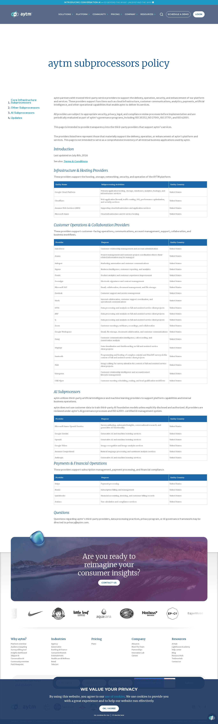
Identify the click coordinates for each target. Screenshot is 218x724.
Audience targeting (19, 647)
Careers (135, 655)
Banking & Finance (59, 650)
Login (198, 14)
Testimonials (177, 658)
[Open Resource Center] (211, 717)
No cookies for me (101, 715)
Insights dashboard (19, 653)
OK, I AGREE (109, 708)
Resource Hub (177, 655)
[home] (21, 14)
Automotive (56, 647)
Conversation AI (17, 658)
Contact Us (109, 582)
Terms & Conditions (76, 161)
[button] (66, 14)
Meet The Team (138, 647)
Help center (176, 650)
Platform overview (18, 644)
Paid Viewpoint (17, 664)
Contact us (176, 661)
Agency (54, 644)
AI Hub (174, 644)
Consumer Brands (58, 653)
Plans (93, 644)
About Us (135, 644)
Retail (53, 661)
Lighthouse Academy (181, 647)
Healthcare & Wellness (60, 658)
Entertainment (57, 655)
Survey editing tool (18, 650)
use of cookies (115, 696)
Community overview (20, 661)
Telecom (54, 664)
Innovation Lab (138, 653)
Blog (174, 653)
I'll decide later (118, 715)
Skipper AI (15, 655)
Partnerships (137, 650)
